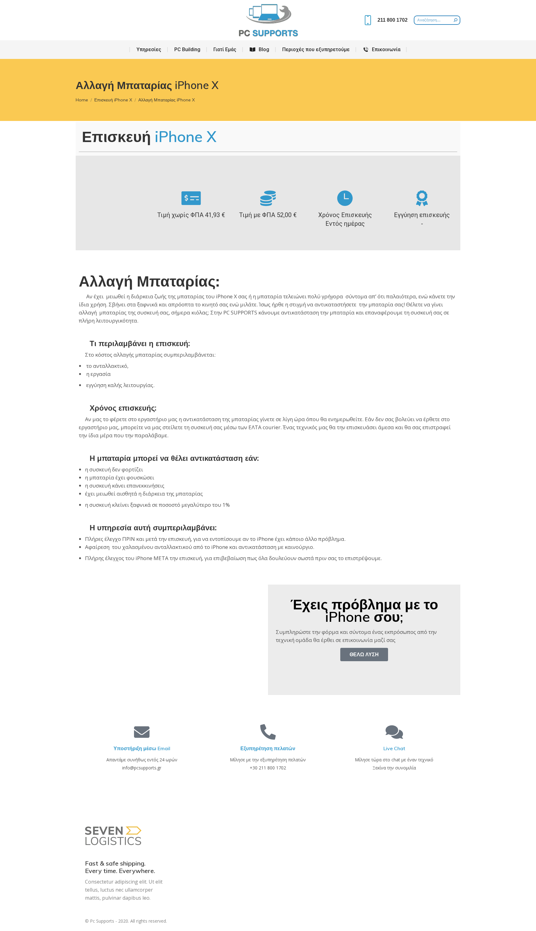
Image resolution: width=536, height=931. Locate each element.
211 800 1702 (392, 20)
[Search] (456, 20)
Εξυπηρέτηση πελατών (267, 748)
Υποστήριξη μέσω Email (142, 748)
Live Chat (394, 748)
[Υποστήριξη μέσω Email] (142, 732)
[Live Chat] (394, 732)
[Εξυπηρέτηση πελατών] (268, 732)
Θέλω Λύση (364, 654)
